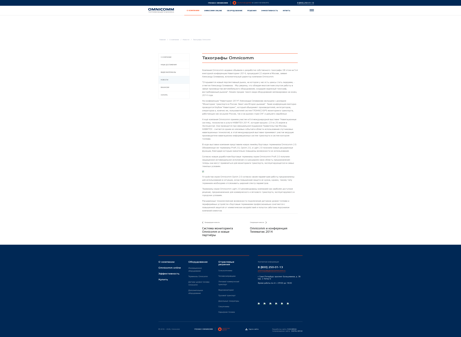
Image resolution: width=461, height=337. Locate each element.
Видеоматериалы (168, 72)
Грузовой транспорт (227, 295)
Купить (286, 11)
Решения (252, 11)
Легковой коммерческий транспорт (228, 283)
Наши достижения (169, 65)
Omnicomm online (213, 11)
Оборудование (235, 11)
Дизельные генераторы (228, 301)
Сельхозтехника (225, 271)
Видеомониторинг (226, 290)
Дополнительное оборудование (195, 291)
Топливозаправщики (227, 276)
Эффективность (269, 11)
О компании (193, 10)
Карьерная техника (226, 312)
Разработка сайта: (284, 329)
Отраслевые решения (226, 263)
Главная (162, 40)
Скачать (164, 95)
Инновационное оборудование (195, 269)
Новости (186, 40)
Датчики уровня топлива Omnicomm (198, 283)
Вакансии (165, 87)
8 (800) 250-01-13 (270, 267)
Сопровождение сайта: (287, 331)
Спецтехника (223, 306)
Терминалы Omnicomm (198, 276)
